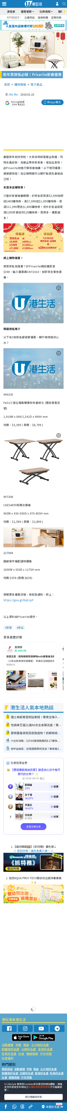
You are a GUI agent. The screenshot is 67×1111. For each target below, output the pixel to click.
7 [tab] (25, 25)
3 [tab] (32, 21)
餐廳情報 (32, 1054)
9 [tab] (32, 25)
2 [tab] (29, 21)
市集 (18, 1045)
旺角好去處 (9, 1054)
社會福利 (7, 1058)
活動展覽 (7, 1045)
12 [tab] (43, 25)
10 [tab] (36, 25)
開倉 (26, 1045)
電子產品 (36, 84)
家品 (20, 627)
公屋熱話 (29, 17)
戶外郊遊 (46, 1054)
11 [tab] (39, 25)
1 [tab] (25, 21)
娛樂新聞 (43, 17)
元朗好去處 (28, 1049)
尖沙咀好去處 (40, 1045)
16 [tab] (39, 29)
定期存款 (56, 17)
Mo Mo (13, 94)
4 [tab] (36, 21)
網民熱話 (7, 1069)
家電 (9, 627)
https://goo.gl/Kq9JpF (18, 600)
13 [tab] (29, 29)
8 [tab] (29, 25)
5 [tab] (39, 21)
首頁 (7, 84)
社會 (21, 1054)
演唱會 (11, 11)
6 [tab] (43, 21)
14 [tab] (32, 29)
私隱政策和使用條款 (39, 1087)
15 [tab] (36, 29)
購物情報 (20, 84)
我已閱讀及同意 (33, 1097)
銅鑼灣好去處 (10, 1049)
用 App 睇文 (54, 102)
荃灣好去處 (45, 1049)
